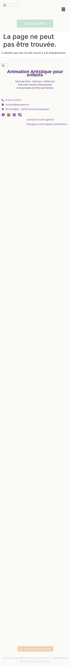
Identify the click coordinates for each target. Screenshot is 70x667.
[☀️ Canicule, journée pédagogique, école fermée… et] (12, 470)
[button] (63, 9)
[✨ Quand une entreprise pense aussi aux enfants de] (57, 471)
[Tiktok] (19, 114)
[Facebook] (3, 114)
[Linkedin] (8, 114)
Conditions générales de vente (39, 658)
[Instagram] (14, 114)
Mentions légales (12, 658)
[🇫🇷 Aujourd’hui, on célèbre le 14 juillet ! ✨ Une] (57, 193)
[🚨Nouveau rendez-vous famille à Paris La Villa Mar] (35, 211)
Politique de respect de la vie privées (43, 659)
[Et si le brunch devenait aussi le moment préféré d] (12, 215)
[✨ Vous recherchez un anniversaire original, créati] (35, 403)
